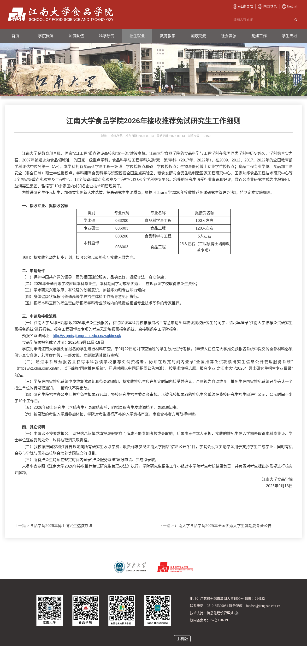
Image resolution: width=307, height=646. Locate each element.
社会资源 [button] (228, 36)
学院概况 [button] (45, 36)
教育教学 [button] (167, 36)
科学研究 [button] (106, 36)
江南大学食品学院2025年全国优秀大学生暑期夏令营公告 (215, 526)
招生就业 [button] (137, 36)
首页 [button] (15, 36)
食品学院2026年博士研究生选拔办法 (53, 526)
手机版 (182, 639)
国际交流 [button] (198, 36)
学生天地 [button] (289, 36)
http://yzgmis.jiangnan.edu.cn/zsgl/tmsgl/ (87, 336)
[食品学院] (60, 14)
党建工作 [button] (259, 36)
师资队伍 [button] (76, 36)
